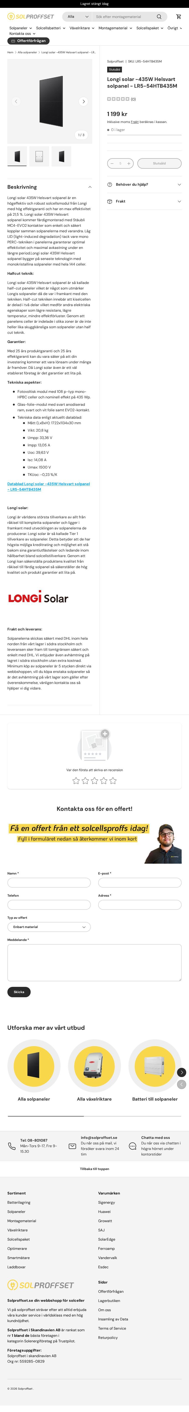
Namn (12, 873)
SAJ (101, 1230)
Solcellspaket (18, 1239)
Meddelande (17, 940)
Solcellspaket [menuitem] (147, 28)
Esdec (103, 1267)
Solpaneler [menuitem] (18, 28)
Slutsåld (159, 163)
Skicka (19, 992)
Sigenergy (106, 1202)
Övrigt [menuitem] (173, 28)
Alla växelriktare (94, 1099)
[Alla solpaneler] (34, 1065)
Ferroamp (106, 1248)
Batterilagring (18, 1202)
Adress (103, 895)
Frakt (135, 122)
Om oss (104, 1310)
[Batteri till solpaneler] (155, 1065)
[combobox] (114, 17)
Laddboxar (16, 1267)
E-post (103, 873)
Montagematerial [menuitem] (113, 28)
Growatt (105, 1220)
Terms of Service (112, 1328)
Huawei (104, 1211)
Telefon (13, 895)
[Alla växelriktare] (94, 1065)
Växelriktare (17, 1230)
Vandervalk (107, 1257)
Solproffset (115, 61)
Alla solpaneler (27, 52)
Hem (10, 52)
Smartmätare (18, 1257)
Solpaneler (16, 1211)
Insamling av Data (113, 1319)
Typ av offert (17, 918)
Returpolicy (108, 1337)
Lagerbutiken (109, 1300)
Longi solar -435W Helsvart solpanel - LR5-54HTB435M (69, 52)
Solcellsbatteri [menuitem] (48, 28)
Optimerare (17, 1248)
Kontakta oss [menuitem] (20, 33)
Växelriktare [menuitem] (80, 28)
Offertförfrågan (111, 1291)
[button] (179, 17)
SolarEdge (106, 1239)
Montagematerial (21, 1220)
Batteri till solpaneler (155, 1099)
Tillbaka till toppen (94, 1169)
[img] (118, 99)
